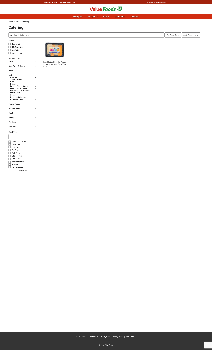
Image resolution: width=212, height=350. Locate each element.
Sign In (151, 2)
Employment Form (50, 2)
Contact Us (93, 337)
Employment (105, 337)
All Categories (14, 58)
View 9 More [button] (23, 170)
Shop (11, 22)
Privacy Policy (117, 337)
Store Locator (81, 337)
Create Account (161, 2)
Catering (25, 22)
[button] (34, 61)
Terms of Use (130, 337)
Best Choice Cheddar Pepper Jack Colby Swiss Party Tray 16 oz (54, 64)
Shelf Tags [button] (13, 132)
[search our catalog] (11, 35)
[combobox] (87, 35)
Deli (17, 22)
